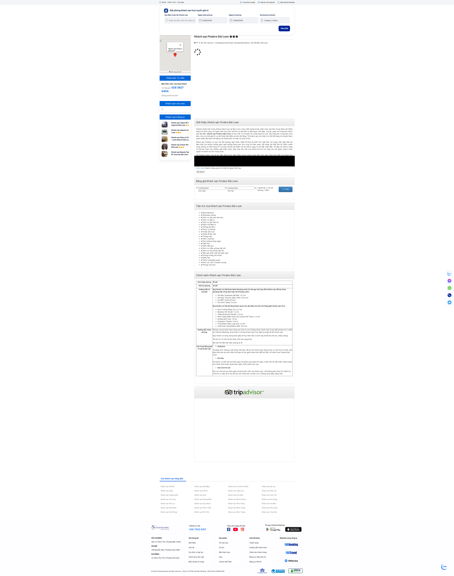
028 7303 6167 (197, 529)
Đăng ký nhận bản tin (257, 557)
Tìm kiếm (284, 28)
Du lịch (221, 547)
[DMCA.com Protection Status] (295, 571)
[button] (175, 55)
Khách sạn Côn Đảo (235, 495)
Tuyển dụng (254, 543)
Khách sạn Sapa (167, 491)
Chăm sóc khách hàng (258, 552)
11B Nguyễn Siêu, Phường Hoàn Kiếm (165, 550)
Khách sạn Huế (200, 495)
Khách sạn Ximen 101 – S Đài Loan (181, 146)
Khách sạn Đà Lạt (268, 486)
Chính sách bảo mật (196, 557)
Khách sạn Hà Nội (167, 486)
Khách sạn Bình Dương (237, 499)
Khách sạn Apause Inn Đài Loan (181, 131)
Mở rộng (200, 172)
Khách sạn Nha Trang (236, 503)
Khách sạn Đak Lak (269, 491)
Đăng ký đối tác (255, 562)
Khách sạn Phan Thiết (202, 508)
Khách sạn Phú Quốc (270, 508)
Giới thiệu (192, 543)
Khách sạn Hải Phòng (169, 512)
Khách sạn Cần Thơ (269, 495)
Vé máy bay (223, 543)
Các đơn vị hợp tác (196, 552)
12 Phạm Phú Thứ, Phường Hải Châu (165, 558)
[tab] (173, 478)
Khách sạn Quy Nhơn (202, 503)
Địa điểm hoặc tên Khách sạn (176, 15)
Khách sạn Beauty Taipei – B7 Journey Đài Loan (181, 153)
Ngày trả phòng (235, 15)
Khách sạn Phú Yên (201, 512)
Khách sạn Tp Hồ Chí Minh (238, 486)
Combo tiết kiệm (225, 562)
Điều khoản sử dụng (196, 562)
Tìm (287, 189)
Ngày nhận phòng (205, 15)
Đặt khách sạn (224, 552)
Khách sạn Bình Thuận (236, 508)
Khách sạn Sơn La (168, 503)
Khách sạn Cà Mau (269, 503)
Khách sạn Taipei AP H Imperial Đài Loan (180, 124)
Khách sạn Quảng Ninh (169, 495)
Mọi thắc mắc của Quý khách (174, 84)
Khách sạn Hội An (201, 491)
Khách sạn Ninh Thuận (236, 512)
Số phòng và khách (267, 15)
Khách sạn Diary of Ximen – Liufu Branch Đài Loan (181, 138)
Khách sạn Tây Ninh (269, 512)
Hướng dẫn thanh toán (258, 547)
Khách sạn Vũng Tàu (236, 491)
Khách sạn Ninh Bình (169, 508)
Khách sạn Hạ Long (168, 499)
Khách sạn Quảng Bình (203, 499)
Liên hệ (191, 547)
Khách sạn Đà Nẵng (202, 486)
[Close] (180, 45)
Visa (220, 557)
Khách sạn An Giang (269, 499)
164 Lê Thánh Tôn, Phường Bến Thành (166, 542)
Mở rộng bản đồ (175, 72)
